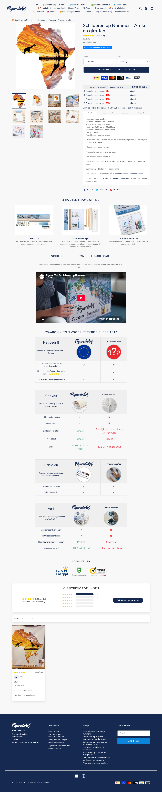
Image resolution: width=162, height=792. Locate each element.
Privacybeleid (54, 748)
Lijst (118, 57)
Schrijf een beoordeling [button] (128, 600)
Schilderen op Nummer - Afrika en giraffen (54, 20)
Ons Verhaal (53, 731)
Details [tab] (90, 113)
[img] (19, 672)
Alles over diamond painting (95, 763)
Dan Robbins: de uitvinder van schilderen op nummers (96, 759)
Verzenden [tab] (141, 113)
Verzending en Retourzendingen (56, 735)
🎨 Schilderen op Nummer (22, 20)
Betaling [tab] (125, 113)
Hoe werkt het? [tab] (107, 113)
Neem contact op (56, 742)
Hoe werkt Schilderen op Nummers (115, 178)
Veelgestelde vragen (57, 740)
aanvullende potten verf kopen (130, 174)
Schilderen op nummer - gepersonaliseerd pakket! (94, 738)
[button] (88, 35)
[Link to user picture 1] (28, 647)
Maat (86, 57)
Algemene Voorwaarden (59, 746)
